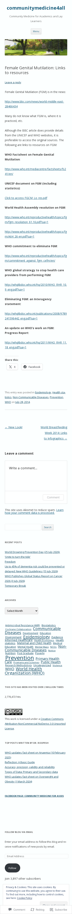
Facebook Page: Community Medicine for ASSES (34, 795)
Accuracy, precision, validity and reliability (30, 767)
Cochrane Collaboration (18, 629)
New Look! (13, 427)
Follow (12, 868)
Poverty (40, 653)
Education (45, 633)
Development (30, 633)
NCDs (53, 646)
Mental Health (25, 647)
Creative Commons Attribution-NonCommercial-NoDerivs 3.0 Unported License (35, 723)
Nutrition (10, 653)
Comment (53, 497)
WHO (8, 402)
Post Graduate (25, 653)
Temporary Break (15, 586)
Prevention (56, 397)
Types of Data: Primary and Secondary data (31, 772)
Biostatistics (49, 625)
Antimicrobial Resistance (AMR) (22, 625)
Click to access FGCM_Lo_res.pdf (26, 198)
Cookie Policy (24, 898)
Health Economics (44, 640)
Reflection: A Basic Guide (20, 762)
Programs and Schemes (26, 662)
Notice (52, 650)
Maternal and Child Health (34, 643)
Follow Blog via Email (19, 831)
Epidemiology (43, 392)
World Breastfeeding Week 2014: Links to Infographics (54, 432)
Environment (13, 637)
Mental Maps (42, 646)
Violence (57, 665)
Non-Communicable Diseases (31, 397)
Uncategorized (42, 665)
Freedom (10, 561)
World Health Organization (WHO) (24, 671)
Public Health (51, 662)
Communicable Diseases (33, 630)
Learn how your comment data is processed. (34, 511)
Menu (36, 31)
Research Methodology (18, 665)
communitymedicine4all (36, 8)
